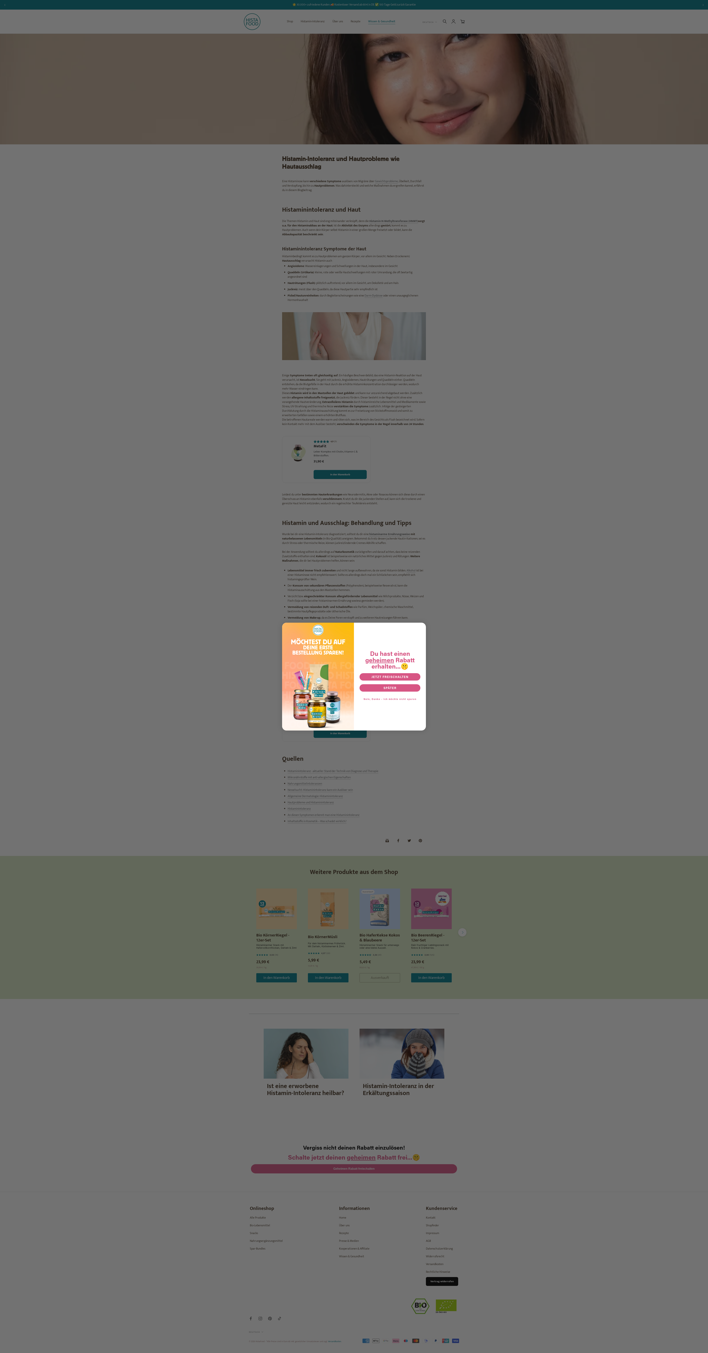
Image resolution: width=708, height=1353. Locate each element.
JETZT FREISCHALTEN (390, 677)
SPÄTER (390, 688)
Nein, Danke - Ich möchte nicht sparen (390, 699)
